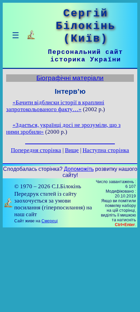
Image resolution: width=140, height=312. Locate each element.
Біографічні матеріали (70, 77)
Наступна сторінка (106, 150)
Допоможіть (79, 169)
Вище (72, 150)
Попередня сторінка (36, 150)
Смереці (49, 221)
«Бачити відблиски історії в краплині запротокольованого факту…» (55, 106)
